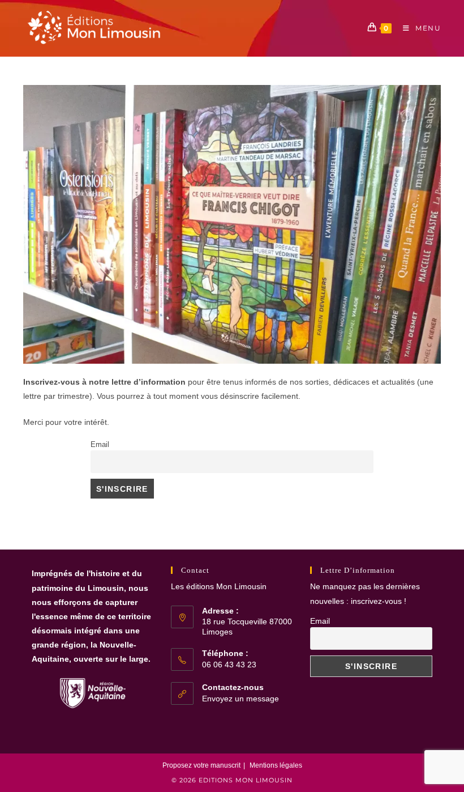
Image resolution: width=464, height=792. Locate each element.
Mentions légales (276, 765)
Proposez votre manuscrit (201, 765)
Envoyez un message (240, 698)
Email (100, 445)
